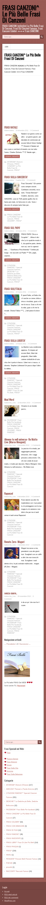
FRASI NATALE (11, 127)
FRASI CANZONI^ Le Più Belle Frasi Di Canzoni (21, 13)
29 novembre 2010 (24, 596)
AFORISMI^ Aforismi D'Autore (17, 785)
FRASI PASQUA (12, 847)
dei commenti (11, 898)
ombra (11, 130)
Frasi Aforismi (12, 762)
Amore (9, 765)
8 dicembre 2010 (23, 445)
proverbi (9, 867)
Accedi (6, 891)
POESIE (9, 863)
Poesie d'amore (12, 759)
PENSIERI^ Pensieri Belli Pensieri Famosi (22, 859)
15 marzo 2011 (21, 292)
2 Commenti (32, 292)
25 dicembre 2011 (22, 130)
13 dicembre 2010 (24, 403)
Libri (6, 46)
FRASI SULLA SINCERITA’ (16, 177)
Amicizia (10, 771)
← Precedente (9, 644)
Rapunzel (8, 493)
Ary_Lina (12, 403)
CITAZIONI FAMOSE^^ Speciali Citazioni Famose (14, 267)
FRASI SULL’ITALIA (13, 289)
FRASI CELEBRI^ (13, 220)
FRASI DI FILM (12, 830)
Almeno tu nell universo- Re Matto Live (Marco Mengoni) (20, 440)
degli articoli (10, 894)
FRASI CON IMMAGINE (15, 826)
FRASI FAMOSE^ (14, 431)
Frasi (8, 753)
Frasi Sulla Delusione (14, 774)
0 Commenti (34, 130)
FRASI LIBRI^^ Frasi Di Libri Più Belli (15, 391)
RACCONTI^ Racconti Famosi (17, 871)
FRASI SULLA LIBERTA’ (14, 340)
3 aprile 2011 (20, 180)
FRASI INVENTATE (13, 838)
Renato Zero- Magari (14, 542)
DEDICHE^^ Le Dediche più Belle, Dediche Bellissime (14, 274)
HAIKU (8, 855)
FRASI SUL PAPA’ (12, 228)
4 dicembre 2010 (23, 545)
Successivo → (25, 644)
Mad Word (9, 399)
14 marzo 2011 (21, 344)
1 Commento (35, 445)
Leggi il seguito (12, 156)
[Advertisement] (23, 102)
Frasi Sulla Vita (12, 768)
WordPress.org (9, 901)
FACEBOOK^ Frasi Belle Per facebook (14, 421)
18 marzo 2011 (21, 231)
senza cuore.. (10, 593)
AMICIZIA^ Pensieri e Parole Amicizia (20, 789)
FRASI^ (17, 170)
